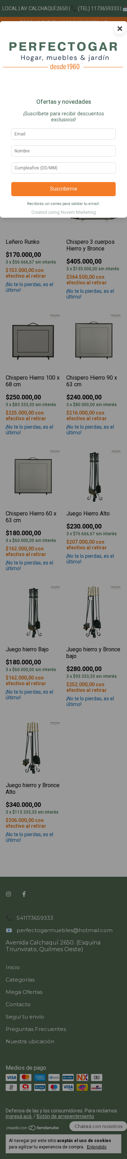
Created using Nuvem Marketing (63, 212)
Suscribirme (63, 189)
